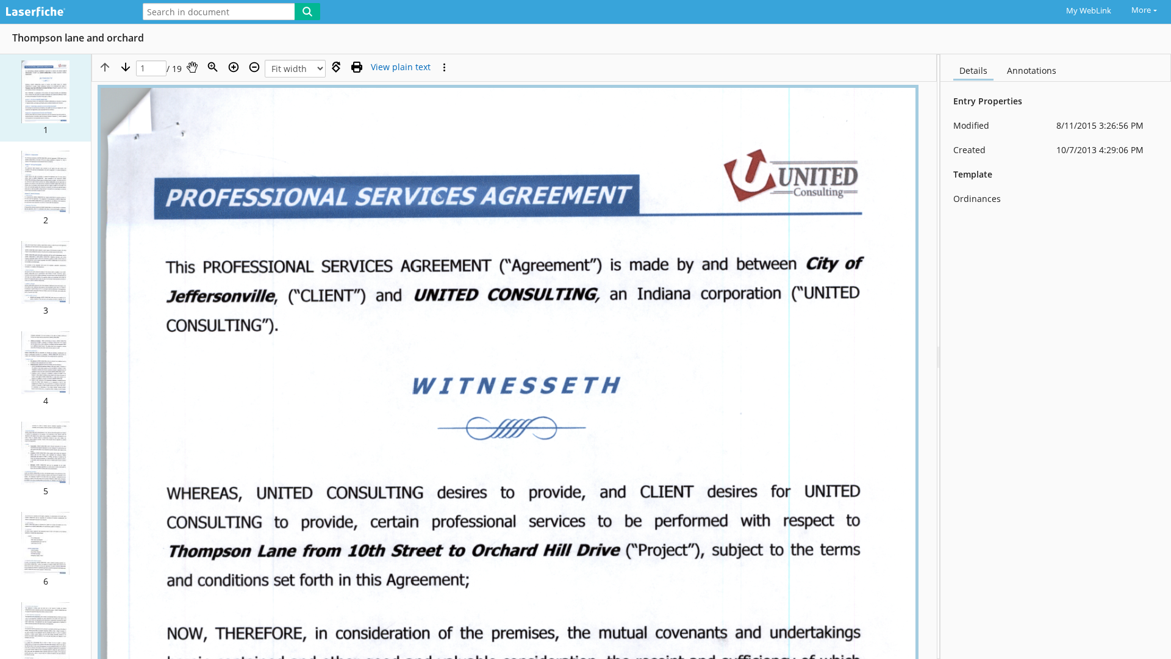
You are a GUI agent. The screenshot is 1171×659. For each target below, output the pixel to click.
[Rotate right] (336, 67)
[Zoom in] (233, 67)
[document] (1055, 356)
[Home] (64, 12)
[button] (45, 98)
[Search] (307, 11)
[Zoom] (212, 67)
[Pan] (192, 67)
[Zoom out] (254, 67)
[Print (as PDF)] (356, 67)
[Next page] (125, 67)
